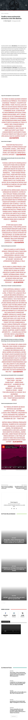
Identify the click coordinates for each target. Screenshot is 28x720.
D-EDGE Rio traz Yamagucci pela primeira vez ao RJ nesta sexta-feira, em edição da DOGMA (14, 569)
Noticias (14, 537)
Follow (14, 612)
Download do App (5, 621)
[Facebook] (11, 508)
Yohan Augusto (8, 20)
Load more (14, 716)
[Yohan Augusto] (2, 21)
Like (5, 612)
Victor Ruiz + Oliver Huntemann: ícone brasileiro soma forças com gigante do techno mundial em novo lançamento (14, 541)
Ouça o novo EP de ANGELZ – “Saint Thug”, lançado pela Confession (7, 487)
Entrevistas (6, 13)
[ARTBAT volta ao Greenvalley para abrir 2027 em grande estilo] (14, 586)
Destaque (12, 707)
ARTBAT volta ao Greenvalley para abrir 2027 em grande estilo (14, 598)
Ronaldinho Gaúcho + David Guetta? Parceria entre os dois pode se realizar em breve (21, 488)
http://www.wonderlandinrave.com (14, 503)
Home (2, 13)
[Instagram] (14, 508)
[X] (16, 508)
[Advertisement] (14, 650)
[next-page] (4, 603)
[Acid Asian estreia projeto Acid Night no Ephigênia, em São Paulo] (5, 701)
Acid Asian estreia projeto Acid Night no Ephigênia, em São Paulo (18, 702)
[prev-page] (2, 603)
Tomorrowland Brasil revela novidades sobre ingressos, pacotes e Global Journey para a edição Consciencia (17, 711)
